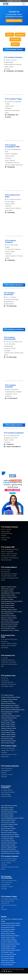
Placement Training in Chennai (9, 718)
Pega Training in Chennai (7, 589)
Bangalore (20, 34)
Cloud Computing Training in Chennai (10, 716)
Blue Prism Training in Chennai (9, 626)
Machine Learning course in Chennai (10, 944)
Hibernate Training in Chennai (8, 728)
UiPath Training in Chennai (8, 603)
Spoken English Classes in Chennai (10, 707)
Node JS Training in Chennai (8, 849)
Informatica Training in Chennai (9, 812)
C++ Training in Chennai (7, 720)
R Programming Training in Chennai (10, 836)
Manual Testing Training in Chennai (10, 935)
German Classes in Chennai (8, 736)
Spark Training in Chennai (7, 956)
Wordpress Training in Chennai (9, 609)
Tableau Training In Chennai (8, 726)
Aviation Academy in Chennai (8, 946)
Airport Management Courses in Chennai (11, 611)
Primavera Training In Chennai (8, 940)
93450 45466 (17, 1)
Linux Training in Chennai (7, 958)
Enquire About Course (14, 20)
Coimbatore (15, 39)
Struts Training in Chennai (7, 743)
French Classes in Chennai (8, 822)
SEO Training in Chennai (7, 814)
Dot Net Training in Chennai (8, 628)
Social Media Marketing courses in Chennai (12, 818)
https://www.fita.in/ (6, 919)
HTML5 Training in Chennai (8, 937)
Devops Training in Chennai (8, 732)
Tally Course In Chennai (7, 738)
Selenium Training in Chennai (8, 615)
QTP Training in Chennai (7, 695)
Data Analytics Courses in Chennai (10, 630)
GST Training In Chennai (7, 591)
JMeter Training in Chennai (8, 724)
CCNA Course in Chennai (7, 960)
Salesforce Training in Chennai (9, 597)
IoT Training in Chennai (7, 964)
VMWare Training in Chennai (8, 734)
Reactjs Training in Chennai (8, 929)
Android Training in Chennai (8, 722)
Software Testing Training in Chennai (10, 697)
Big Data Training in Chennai (8, 703)
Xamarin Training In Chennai (8, 820)
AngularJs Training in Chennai (8, 586)
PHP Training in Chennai (7, 620)
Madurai (15, 44)
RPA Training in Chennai (7, 599)
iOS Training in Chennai (7, 701)
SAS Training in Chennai (7, 809)
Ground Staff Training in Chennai (9, 824)
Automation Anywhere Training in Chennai (11, 601)
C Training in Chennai (6, 713)
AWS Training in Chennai (7, 807)
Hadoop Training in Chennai (8, 595)
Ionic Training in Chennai (7, 931)
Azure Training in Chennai (7, 605)
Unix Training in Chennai (7, 816)
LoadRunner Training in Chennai (9, 699)
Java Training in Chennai (7, 613)
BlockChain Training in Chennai (9, 832)
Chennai (10, 34)
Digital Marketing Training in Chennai (10, 593)
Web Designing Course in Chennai (10, 705)
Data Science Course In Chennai (9, 624)
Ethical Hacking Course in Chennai (10, 834)
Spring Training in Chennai (7, 927)
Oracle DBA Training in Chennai (9, 805)
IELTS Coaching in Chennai (8, 841)
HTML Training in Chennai (7, 607)
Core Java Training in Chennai (8, 954)
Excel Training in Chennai (7, 730)
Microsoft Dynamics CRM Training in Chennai (12, 709)
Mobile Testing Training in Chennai (10, 622)
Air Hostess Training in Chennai (9, 942)
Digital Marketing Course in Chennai (10, 853)
